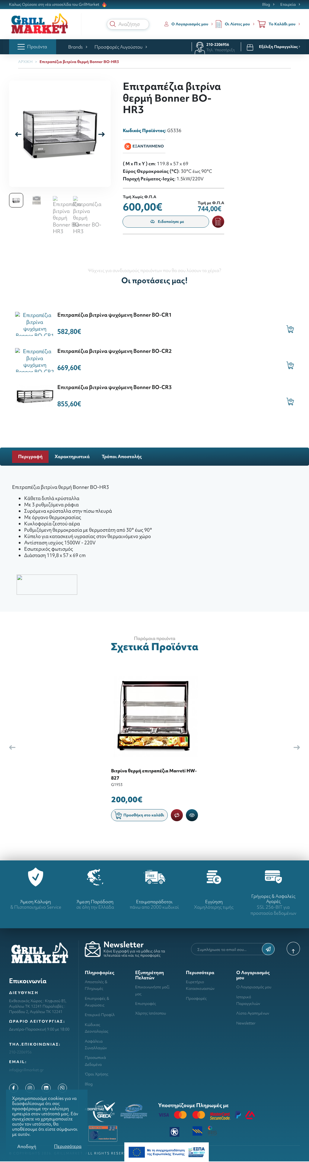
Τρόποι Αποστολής (122, 456)
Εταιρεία (288, 4)
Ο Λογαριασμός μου (253, 986)
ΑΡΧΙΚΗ (25, 61)
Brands (75, 47)
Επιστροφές (145, 1003)
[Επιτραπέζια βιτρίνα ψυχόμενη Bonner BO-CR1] (34, 323)
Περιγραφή (30, 456)
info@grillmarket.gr (26, 1069)
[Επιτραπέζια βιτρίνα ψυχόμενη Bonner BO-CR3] (34, 395)
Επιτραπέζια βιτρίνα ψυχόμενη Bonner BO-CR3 (114, 387)
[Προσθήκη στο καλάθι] (290, 329)
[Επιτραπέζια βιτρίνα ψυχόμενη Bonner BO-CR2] (34, 359)
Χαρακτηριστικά (72, 456)
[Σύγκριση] (177, 815)
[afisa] (166, 1151)
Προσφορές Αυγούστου (118, 47)
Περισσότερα (67, 1146)
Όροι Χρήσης (96, 1074)
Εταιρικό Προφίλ (100, 1014)
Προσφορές (196, 998)
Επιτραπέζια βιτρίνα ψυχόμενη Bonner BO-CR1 (114, 314)
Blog (266, 4)
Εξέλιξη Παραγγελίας (279, 46)
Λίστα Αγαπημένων (252, 1013)
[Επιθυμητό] (218, 222)
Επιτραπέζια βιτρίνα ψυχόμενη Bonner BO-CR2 (114, 350)
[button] (113, 24)
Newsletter (246, 1023)
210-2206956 (217, 44)
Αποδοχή (26, 1146)
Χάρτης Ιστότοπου (150, 1013)
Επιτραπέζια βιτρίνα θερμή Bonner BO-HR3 (79, 61)
